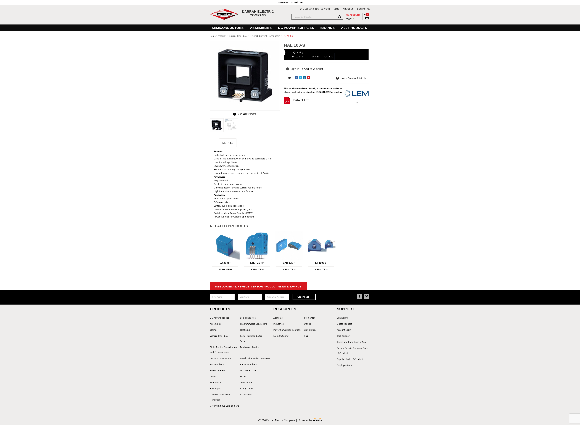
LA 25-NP (225, 263)
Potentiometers (217, 370)
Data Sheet (301, 100)
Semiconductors (228, 28)
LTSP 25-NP (257, 263)
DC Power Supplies (296, 28)
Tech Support (322, 8)
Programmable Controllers (253, 323)
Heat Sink (245, 329)
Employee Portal (345, 365)
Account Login (344, 329)
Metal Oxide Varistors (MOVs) (255, 358)
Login (349, 18)
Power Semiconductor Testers (251, 338)
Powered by (310, 420)
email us (338, 92)
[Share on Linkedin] (304, 77)
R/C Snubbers (217, 364)
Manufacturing (280, 335)
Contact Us (363, 8)
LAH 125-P (289, 263)
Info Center (309, 317)
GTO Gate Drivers (249, 370)
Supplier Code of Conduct (350, 359)
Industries (278, 323)
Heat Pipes (215, 388)
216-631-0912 (307, 8)
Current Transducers (220, 358)
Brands (327, 28)
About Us (348, 8)
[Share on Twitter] (300, 77)
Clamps (214, 329)
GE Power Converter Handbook (220, 397)
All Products (354, 28)
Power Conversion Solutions (287, 329)
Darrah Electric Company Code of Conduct (352, 351)
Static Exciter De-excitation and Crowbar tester (223, 350)
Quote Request (344, 323)
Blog (336, 8)
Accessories (246, 394)
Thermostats (216, 382)
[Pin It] (308, 77)
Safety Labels (246, 388)
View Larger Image (247, 113)
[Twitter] (366, 296)
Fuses (243, 376)
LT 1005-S (321, 263)
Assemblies (261, 28)
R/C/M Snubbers (248, 364)
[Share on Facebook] (296, 77)
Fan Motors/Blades (249, 347)
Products (220, 309)
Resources (284, 309)
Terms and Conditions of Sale (351, 342)
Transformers (247, 382)
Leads (213, 376)
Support (345, 309)
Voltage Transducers (220, 335)
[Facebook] (359, 296)
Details (228, 142)
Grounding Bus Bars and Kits (224, 405)
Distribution (310, 329)
